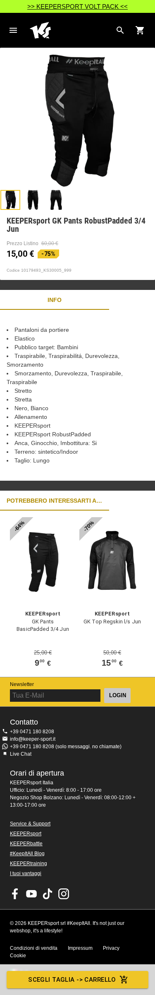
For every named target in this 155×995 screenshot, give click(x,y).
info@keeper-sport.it (32, 739)
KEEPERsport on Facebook (15, 893)
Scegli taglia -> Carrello (72, 979)
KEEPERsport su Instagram (63, 893)
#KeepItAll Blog (27, 853)
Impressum (80, 948)
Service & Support (30, 824)
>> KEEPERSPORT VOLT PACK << (77, 6)
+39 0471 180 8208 (32, 732)
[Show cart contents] (140, 30)
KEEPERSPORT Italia (71, 30)
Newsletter (22, 684)
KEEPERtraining (28, 863)
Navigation (13, 30)
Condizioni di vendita (33, 948)
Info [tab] (55, 300)
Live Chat (20, 754)
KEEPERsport (25, 834)
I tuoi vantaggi (25, 873)
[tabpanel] (77, 395)
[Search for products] (120, 30)
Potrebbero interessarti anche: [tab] (55, 500)
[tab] (10, 200)
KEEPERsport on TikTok (47, 893)
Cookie (18, 956)
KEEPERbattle (26, 844)
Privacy (111, 948)
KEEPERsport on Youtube (31, 893)
